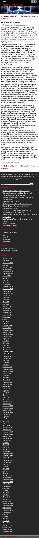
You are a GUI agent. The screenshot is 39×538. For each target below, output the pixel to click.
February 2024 (7, 267)
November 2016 (7, 408)
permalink (16, 162)
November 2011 (7, 531)
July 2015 (5, 443)
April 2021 (5, 323)
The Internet (6, 241)
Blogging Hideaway (21, 25)
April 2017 (5, 397)
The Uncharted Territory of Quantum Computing (17, 204)
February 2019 (7, 367)
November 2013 (7, 482)
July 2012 (5, 514)
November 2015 (7, 434)
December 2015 (7, 432)
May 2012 (5, 518)
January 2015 (6, 451)
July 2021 (5, 319)
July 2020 (5, 339)
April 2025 (5, 260)
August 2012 (6, 512)
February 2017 (7, 401)
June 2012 (5, 516)
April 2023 (5, 280)
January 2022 (6, 308)
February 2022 (7, 306)
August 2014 (6, 462)
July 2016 (5, 417)
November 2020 (7, 330)
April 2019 (5, 365)
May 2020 (5, 343)
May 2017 (5, 395)
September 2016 (7, 412)
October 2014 (6, 458)
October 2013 (6, 484)
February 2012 (7, 525)
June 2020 (5, 341)
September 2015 (7, 438)
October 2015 (6, 436)
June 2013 (5, 490)
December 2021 (7, 310)
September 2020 (7, 334)
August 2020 (6, 336)
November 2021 (7, 313)
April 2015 (5, 447)
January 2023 (6, 284)
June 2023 (5, 278)
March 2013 (6, 497)
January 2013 (6, 501)
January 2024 (6, 269)
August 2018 (6, 373)
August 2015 (6, 440)
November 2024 (7, 263)
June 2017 (5, 393)
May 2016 (5, 421)
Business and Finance (9, 232)
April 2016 (5, 423)
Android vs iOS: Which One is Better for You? (17, 210)
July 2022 (5, 297)
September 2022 (7, 293)
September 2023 (7, 274)
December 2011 (7, 529)
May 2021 (5, 321)
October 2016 (6, 410)
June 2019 (5, 362)
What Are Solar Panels (9, 225)
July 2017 (5, 391)
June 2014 (5, 466)
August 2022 (6, 295)
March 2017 (6, 399)
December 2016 (7, 406)
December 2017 (7, 382)
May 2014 (5, 469)
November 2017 (7, 384)
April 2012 (5, 521)
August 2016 (6, 414)
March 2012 (6, 523)
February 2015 (7, 449)
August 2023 (6, 276)
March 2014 (6, 473)
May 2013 (5, 492)
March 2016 (6, 425)
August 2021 (6, 317)
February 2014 (7, 475)
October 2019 (6, 354)
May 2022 (5, 302)
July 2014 (5, 464)
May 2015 (5, 445)
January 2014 (6, 477)
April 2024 (5, 265)
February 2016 (7, 427)
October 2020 (6, 332)
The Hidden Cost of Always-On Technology (16, 191)
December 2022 (7, 287)
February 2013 (7, 499)
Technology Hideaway (13, 4)
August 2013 (6, 486)
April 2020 (5, 345)
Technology (6, 239)
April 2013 (5, 495)
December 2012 (7, 503)
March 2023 (6, 282)
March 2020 (6, 347)
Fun (3, 235)
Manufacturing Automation (9, 250)
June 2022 (5, 299)
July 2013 (5, 488)
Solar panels (5, 147)
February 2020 (7, 349)
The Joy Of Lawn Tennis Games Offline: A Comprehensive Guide (15, 207)
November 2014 (7, 456)
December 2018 (7, 369)
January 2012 (6, 527)
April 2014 (5, 471)
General (7, 162)
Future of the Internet (29, 16)
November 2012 (7, 505)
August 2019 (6, 358)
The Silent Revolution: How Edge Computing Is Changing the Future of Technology (17, 194)
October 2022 (6, 291)
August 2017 (6, 388)
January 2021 (6, 328)
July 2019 (5, 360)
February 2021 (7, 326)
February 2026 (7, 258)
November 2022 (7, 289)
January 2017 (6, 404)
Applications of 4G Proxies (10, 201)
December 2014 (7, 453)
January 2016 (6, 430)
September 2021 (7, 315)
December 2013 (7, 479)
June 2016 (5, 419)
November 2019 (7, 352)
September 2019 (7, 356)
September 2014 (7, 460)
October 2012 (6, 508)
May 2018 (5, 378)
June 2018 (5, 375)
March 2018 (6, 380)
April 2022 (5, 304)
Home (4, 1)
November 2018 (7, 371)
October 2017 (6, 386)
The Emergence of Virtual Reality (13, 212)
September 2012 (7, 510)
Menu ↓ (34, 1)
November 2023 (7, 271)
